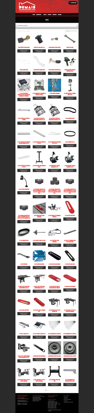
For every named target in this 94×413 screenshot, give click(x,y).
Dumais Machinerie (67, 399)
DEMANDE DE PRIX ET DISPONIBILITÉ (24, 51)
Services (44, 14)
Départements (38, 14)
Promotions (54, 14)
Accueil (34, 14)
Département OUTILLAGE (68, 402)
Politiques (49, 14)
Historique (66, 398)
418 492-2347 (73, 2)
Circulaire (59, 14)
